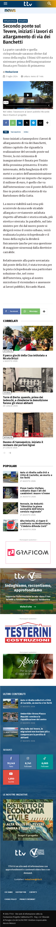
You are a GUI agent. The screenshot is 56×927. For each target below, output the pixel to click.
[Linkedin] (20, 123)
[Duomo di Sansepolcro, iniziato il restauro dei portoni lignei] (28, 424)
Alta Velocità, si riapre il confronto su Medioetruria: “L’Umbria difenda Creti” (35, 523)
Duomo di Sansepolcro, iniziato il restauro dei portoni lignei (23, 444)
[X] (27, 123)
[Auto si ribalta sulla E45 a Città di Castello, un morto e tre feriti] (10, 477)
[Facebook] (6, 123)
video (26, 132)
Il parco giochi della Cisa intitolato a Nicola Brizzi (25, 357)
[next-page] (9, 453)
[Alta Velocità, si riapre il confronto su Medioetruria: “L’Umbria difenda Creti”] (10, 525)
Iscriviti (11, 771)
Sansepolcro (16, 132)
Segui (28, 755)
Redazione (11, 71)
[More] (47, 123)
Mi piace (11, 755)
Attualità (23, 21)
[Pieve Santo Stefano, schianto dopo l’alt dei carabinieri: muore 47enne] (10, 493)
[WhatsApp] (13, 123)
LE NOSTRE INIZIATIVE (15, 794)
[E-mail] (40, 123)
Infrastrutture (10, 21)
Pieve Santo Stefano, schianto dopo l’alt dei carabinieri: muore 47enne (35, 491)
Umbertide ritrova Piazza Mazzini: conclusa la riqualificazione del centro (33, 716)
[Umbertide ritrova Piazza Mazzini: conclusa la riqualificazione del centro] (10, 717)
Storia (7, 393)
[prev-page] (5, 453)
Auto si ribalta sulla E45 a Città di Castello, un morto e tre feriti (36, 475)
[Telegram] (33, 123)
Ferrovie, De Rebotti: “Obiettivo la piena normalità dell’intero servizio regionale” (32, 507)
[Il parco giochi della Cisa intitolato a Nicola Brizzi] (28, 338)
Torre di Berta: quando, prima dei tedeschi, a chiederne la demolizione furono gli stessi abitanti (25, 400)
